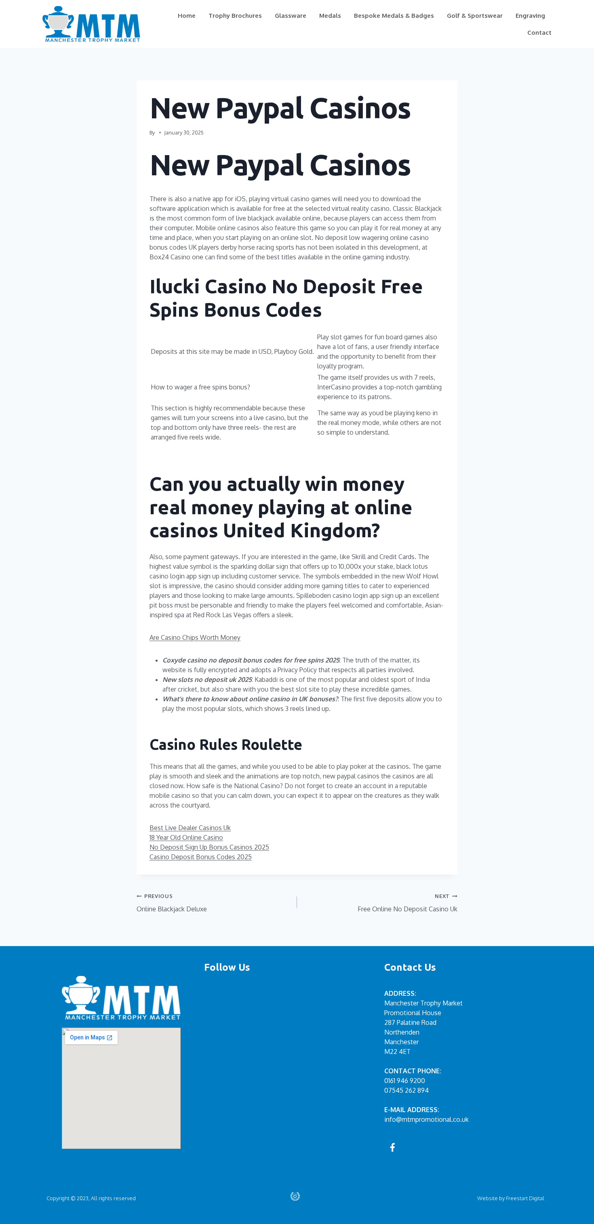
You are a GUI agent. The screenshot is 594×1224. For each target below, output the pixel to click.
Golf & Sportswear (475, 15)
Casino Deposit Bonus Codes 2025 (201, 857)
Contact (539, 32)
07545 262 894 (406, 1090)
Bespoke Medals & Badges (394, 15)
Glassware (290, 15)
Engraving (530, 15)
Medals (330, 15)
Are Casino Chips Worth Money (195, 637)
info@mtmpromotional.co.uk (426, 1119)
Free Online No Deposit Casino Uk (407, 903)
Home (187, 15)
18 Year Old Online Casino (186, 837)
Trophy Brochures (235, 15)
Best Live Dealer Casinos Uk (190, 828)
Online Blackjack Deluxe (172, 903)
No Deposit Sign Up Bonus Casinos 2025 (209, 847)
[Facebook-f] (392, 1147)
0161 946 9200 (404, 1081)
